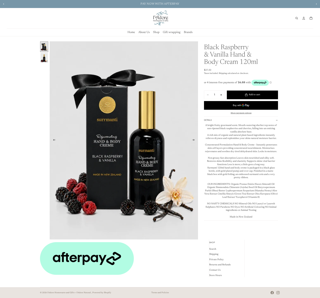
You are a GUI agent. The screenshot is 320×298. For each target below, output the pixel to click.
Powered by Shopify (101, 293)
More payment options (241, 113)
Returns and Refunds (220, 265)
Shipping (213, 254)
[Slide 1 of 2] (44, 47)
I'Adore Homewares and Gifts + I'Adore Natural (69, 293)
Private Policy (216, 259)
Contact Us (215, 270)
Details (208, 120)
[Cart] (311, 18)
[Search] (296, 18)
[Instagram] (278, 293)
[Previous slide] (3, 4)
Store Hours (215, 275)
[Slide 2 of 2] (44, 58)
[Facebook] (272, 293)
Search (212, 249)
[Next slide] (316, 4)
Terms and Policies (160, 293)
